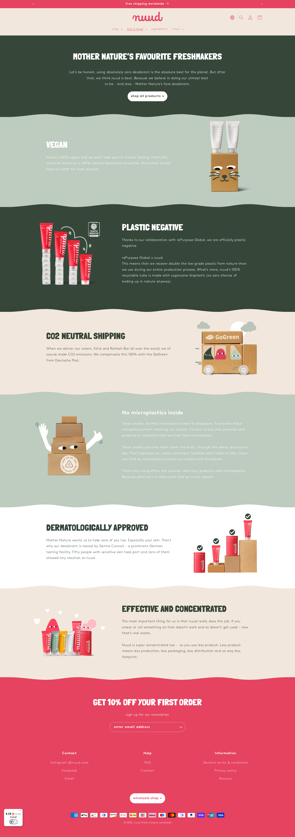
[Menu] (20, 811)
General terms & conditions (225, 762)
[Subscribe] (180, 727)
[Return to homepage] (147, 17)
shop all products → (147, 96)
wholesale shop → (147, 798)
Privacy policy (226, 770)
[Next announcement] (262, 4)
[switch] (13, 821)
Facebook (69, 770)
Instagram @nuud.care (69, 762)
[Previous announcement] (32, 4)
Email (69, 778)
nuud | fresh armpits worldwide (152, 823)
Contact (147, 770)
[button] (117, 29)
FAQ (147, 762)
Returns (225, 778)
